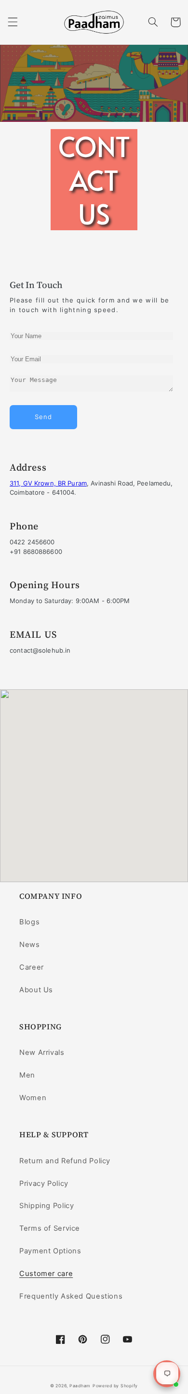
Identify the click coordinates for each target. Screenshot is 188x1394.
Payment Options (50, 1251)
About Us (36, 990)
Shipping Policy (46, 1205)
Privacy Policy (43, 1183)
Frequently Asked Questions (70, 1296)
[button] (12, 22)
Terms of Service (49, 1228)
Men (27, 1075)
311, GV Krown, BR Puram (48, 483)
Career (31, 967)
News (29, 944)
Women (32, 1097)
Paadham (80, 1385)
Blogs (29, 922)
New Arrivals (42, 1052)
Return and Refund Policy (64, 1161)
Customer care (46, 1273)
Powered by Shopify (115, 1385)
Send (43, 417)
